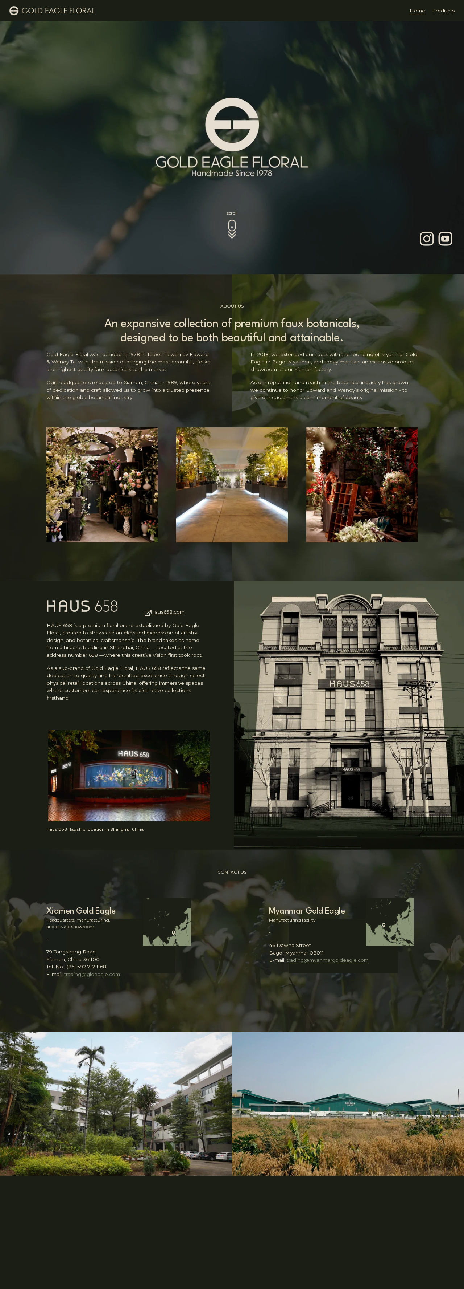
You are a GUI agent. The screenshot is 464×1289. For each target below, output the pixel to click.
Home (417, 10)
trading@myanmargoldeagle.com (328, 960)
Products (443, 10)
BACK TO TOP (441, 1241)
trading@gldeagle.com (92, 974)
